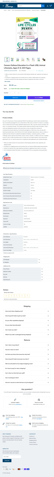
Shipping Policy (33, 440)
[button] (50, 6)
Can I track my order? (11, 330)
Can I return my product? (12, 345)
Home (5, 10)
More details (7, 81)
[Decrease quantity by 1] (10, 92)
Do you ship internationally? (13, 325)
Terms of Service (33, 444)
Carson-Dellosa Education (10, 70)
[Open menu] (3, 5)
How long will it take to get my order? (15, 315)
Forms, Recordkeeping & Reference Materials (21, 10)
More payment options (39, 100)
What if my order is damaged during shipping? (18, 334)
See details (39, 418)
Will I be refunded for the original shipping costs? (19, 363)
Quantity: (6, 92)
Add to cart (15, 97)
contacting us (18, 404)
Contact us (31, 436)
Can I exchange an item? (12, 377)
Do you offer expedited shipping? (14, 320)
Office (9, 10)
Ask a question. (18, 168)
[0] (50, 6)
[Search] (43, 5)
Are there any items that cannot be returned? (17, 354)
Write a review (40, 70)
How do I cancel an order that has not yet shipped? (19, 382)
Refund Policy (32, 438)
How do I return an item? (12, 349)
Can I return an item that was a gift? (15, 373)
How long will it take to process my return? (17, 359)
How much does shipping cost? (14, 311)
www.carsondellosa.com (29, 210)
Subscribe (7, 460)
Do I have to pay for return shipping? (15, 368)
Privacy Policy (32, 442)
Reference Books (35, 10)
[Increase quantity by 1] (18, 92)
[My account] (47, 6)
